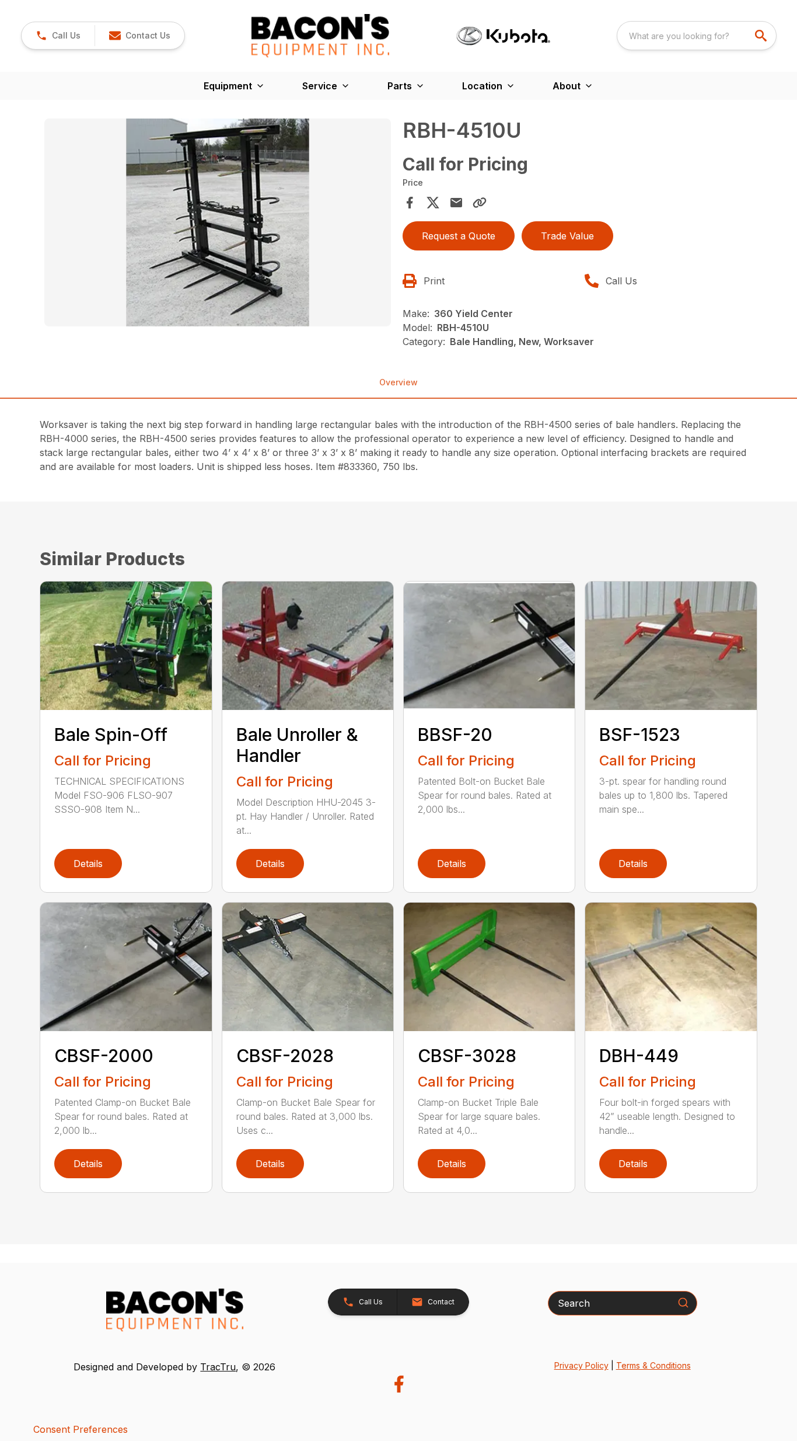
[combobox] (696, 36)
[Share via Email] (456, 203)
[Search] (683, 1302)
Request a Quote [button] (458, 236)
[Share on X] (433, 203)
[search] (762, 35)
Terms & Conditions (653, 1365)
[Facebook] (399, 1384)
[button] (58, 35)
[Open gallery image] (217, 222)
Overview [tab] (398, 382)
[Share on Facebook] (410, 203)
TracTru (218, 1367)
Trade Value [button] (567, 236)
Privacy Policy (581, 1365)
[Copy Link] (480, 203)
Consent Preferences (80, 1429)
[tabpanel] (217, 224)
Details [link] (88, 863)
